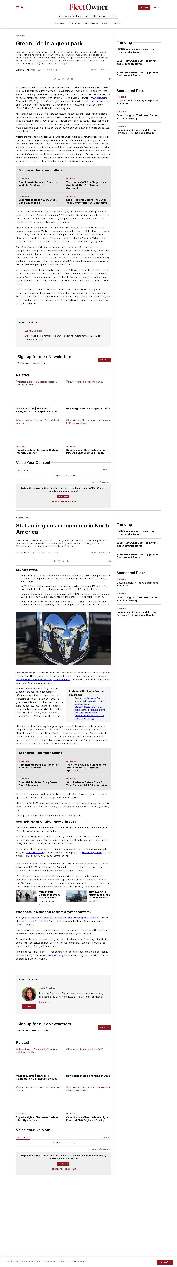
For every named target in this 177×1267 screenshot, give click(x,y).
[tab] (23, 470)
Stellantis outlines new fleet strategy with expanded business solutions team (90, 701)
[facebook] (54, 79)
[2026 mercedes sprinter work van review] (76, 896)
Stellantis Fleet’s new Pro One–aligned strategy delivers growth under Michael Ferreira (90, 710)
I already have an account (63, 501)
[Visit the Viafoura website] (104, 482)
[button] (18, 7)
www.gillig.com (98, 98)
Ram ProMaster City (53, 955)
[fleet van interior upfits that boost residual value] (26, 896)
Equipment (117, 23)
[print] (109, 79)
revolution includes (30, 688)
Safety (105, 23)
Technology (75, 23)
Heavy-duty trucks (92, 852)
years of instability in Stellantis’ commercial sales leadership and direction (60, 917)
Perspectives (91, 23)
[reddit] (67, 79)
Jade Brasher (22, 552)
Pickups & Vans (22, 518)
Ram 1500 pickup (35, 852)
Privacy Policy (78, 1261)
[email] (72, 79)
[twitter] (63, 79)
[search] (22, 7)
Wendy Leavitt (22, 70)
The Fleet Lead (48, 901)
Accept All (165, 1262)
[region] (63, 476)
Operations (60, 23)
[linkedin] (59, 79)
